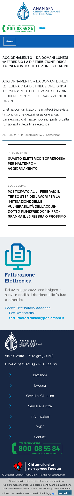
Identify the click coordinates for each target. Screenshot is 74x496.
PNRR (40, 427)
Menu (10, 41)
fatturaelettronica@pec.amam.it (36, 318)
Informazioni (40, 416)
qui (54, 493)
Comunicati (53, 134)
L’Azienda (40, 375)
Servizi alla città (40, 406)
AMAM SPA (9, 134)
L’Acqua (40, 386)
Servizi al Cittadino (40, 396)
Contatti (40, 437)
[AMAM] (37, 12)
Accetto (65, 493)
